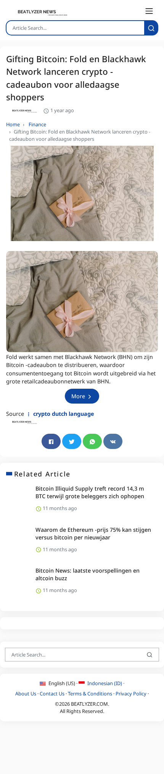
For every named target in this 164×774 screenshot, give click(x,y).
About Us (25, 693)
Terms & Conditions (90, 693)
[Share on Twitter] (71, 441)
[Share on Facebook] (51, 441)
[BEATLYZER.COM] (38, 12)
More (79, 396)
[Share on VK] (112, 441)
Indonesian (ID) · (105, 683)
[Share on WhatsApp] (92, 441)
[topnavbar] (149, 11)
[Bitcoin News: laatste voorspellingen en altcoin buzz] (17, 581)
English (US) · (63, 683)
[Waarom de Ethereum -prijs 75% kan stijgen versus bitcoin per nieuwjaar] (17, 540)
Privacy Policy (131, 693)
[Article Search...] (151, 27)
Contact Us (52, 693)
